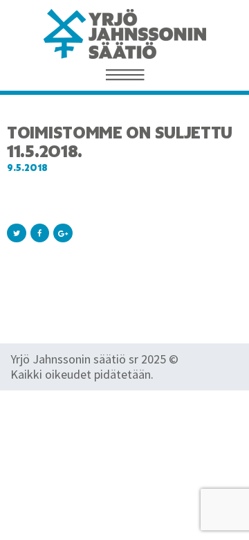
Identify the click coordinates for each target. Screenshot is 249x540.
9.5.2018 (27, 168)
